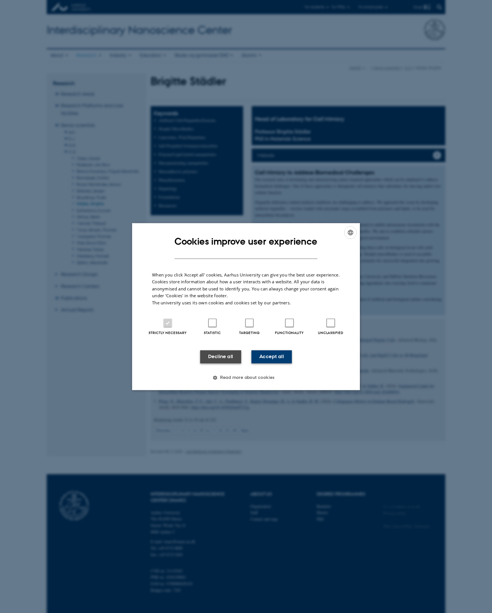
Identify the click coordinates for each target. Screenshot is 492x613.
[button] (246, 377)
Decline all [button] (220, 357)
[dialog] (246, 306)
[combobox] (350, 232)
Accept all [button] (271, 357)
